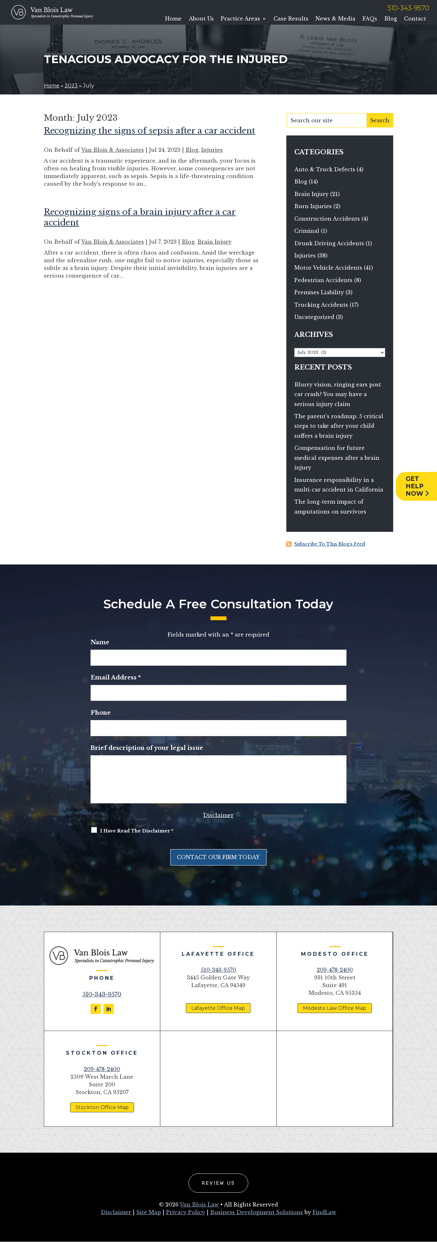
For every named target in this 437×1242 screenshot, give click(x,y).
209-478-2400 (335, 970)
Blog (390, 19)
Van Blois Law (199, 1204)
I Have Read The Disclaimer (136, 831)
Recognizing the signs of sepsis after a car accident (149, 131)
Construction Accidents (327, 218)
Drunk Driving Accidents (329, 243)
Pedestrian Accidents (323, 280)
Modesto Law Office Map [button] (334, 1008)
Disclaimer (218, 815)
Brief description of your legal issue (147, 747)
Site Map (148, 1212)
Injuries (212, 150)
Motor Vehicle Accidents (328, 267)
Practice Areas (240, 19)
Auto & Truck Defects (324, 169)
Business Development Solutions (256, 1212)
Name (100, 642)
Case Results (291, 19)
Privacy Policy (185, 1212)
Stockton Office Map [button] (102, 1107)
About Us (201, 19)
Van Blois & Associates (112, 150)
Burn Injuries (313, 206)
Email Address (116, 677)
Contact (415, 19)
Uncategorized (314, 317)
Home (173, 19)
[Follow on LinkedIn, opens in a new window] (108, 1009)
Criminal (306, 231)
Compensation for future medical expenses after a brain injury (336, 458)
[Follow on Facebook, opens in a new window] (96, 1009)
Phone (101, 712)
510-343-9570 (408, 8)
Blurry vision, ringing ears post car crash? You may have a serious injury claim (337, 394)
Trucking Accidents (321, 305)
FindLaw (324, 1212)
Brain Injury (214, 242)
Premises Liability (319, 292)
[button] (430, 1195)
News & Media (335, 19)
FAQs (369, 19)
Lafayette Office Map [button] (218, 1008)
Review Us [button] (218, 1183)
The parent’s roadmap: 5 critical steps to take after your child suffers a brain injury (338, 426)
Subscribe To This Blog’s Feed (329, 544)
